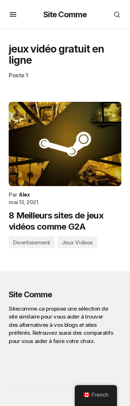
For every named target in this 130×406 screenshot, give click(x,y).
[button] (13, 14)
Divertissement (31, 242)
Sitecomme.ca (27, 308)
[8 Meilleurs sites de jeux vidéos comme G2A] (65, 144)
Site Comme (65, 14)
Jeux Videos (77, 242)
